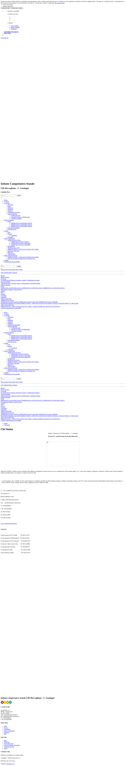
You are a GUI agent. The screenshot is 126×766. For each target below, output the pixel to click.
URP (5, 726)
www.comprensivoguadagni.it (9, 523)
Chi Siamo (10, 204)
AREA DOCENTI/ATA (10, 255)
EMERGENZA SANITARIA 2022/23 (21, 223)
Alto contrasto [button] (15, 26)
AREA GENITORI (9, 238)
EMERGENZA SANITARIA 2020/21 (21, 226)
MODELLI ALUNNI (13, 248)
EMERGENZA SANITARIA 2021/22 (21, 224)
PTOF (9, 221)
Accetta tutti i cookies (16, 8)
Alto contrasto (5, 272)
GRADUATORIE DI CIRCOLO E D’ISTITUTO (21, 258)
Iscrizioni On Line (9, 747)
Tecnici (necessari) (8, 4)
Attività (6, 231)
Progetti (10, 234)
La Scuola (7, 203)
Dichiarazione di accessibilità (12, 261)
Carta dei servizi (12, 229)
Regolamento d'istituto (14, 228)
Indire (5, 748)
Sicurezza (6, 732)
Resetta (3, 275)
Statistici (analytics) (8, 6)
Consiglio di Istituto (16, 218)
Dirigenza (10, 208)
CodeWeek (14, 235)
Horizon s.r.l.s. (11, 764)
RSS (5, 734)
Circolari (6, 201)
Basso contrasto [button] (15, 27)
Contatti (6, 260)
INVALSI (7, 742)
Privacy (6, 727)
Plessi (9, 206)
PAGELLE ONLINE (13, 251)
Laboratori (10, 237)
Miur (5, 740)
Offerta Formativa (9, 220)
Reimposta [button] (14, 29)
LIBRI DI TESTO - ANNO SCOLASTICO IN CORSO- (23, 249)
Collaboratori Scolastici (14, 212)
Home (5, 200)
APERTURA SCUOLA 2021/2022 (20, 243)
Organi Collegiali (12, 214)
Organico (10, 211)
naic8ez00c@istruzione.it (11, 32)
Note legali (7, 729)
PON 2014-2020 (8, 743)
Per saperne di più (59, 3)
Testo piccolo (4, 269)
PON (9, 232)
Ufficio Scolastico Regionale (12, 745)
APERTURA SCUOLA (14, 240)
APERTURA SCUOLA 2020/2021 (20, 245)
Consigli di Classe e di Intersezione (20, 217)
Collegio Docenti (15, 215)
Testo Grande (18, 269)
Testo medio (11, 269)
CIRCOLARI (11, 254)
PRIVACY (11, 252)
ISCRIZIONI (11, 246)
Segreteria (10, 209)
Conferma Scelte (5, 8)
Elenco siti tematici (9, 731)
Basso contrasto (13, 272)
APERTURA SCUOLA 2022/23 (20, 241)
